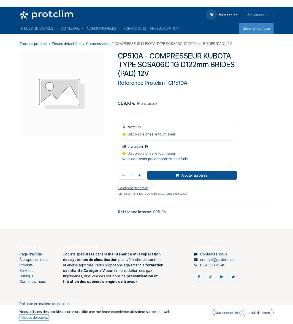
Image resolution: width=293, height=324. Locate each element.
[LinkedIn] (221, 276)
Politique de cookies (34, 317)
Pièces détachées (66, 43)
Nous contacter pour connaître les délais (155, 159)
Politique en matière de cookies (44, 303)
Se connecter (258, 14)
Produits (26, 265)
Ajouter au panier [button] (195, 175)
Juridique (26, 276)
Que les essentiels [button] (227, 313)
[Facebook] (198, 276)
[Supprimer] (122, 175)
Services (26, 270)
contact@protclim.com (219, 259)
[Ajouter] (140, 175)
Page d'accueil (31, 254)
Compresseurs (98, 43)
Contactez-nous (213, 254)
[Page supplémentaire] (233, 276)
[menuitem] (39, 28)
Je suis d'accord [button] (258, 313)
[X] (210, 276)
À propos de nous (33, 259)
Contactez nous (32, 281)
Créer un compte (256, 28)
